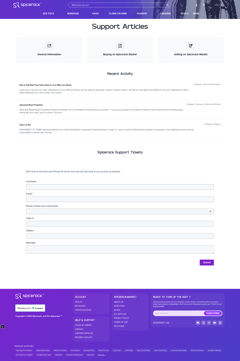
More (196, 13)
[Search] (167, 5)
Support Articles (84, 333)
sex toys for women (24, 350)
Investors (119, 306)
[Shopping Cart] (204, 5)
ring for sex (104, 350)
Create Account (83, 310)
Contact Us (161, 322)
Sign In (78, 302)
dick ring (129, 350)
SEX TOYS (48, 13)
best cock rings (197, 350)
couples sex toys (44, 355)
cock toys (117, 350)
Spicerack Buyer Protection (31, 105)
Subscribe (213, 313)
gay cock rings (160, 350)
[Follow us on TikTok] (220, 323)
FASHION (142, 13)
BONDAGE (73, 13)
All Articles (120, 314)
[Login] (196, 5)
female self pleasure (74, 355)
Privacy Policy (121, 318)
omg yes (90, 355)
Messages (80, 306)
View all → (102, 355)
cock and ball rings (179, 350)
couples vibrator (214, 350)
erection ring (89, 350)
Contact (79, 329)
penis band (75, 350)
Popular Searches (24, 346)
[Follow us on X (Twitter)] (209, 323)
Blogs (117, 310)
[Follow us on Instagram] (203, 323)
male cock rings (143, 350)
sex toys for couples (24, 355)
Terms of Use (25, 125)
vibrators (58, 355)
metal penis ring (43, 350)
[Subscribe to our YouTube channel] (214, 323)
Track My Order (83, 325)
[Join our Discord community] (198, 323)
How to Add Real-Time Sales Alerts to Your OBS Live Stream (45, 85)
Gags (95, 13)
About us (118, 302)
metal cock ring (60, 350)
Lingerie (165, 13)
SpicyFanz (119, 326)
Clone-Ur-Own (118, 13)
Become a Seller (83, 337)
